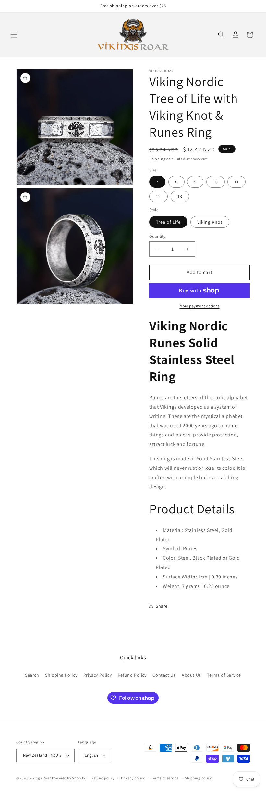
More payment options (200, 305)
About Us (191, 675)
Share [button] (162, 606)
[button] (13, 35)
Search (32, 675)
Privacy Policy (97, 675)
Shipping (157, 158)
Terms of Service (224, 675)
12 (158, 196)
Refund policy (103, 778)
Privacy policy (133, 778)
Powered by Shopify (68, 778)
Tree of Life (168, 222)
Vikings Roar (40, 778)
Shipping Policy (61, 675)
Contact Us (163, 675)
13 (179, 196)
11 (236, 182)
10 (215, 182)
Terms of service (164, 778)
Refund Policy (132, 675)
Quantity (157, 236)
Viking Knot (210, 222)
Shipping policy (198, 778)
